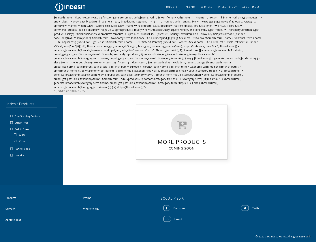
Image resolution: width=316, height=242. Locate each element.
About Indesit (252, 6)
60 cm (21, 135)
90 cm (21, 141)
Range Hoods (22, 148)
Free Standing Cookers (27, 116)
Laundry (19, 155)
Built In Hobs (22, 122)
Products (171, 6)
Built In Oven (22, 129)
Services (206, 6)
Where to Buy (227, 6)
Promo (190, 6)
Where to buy (91, 209)
